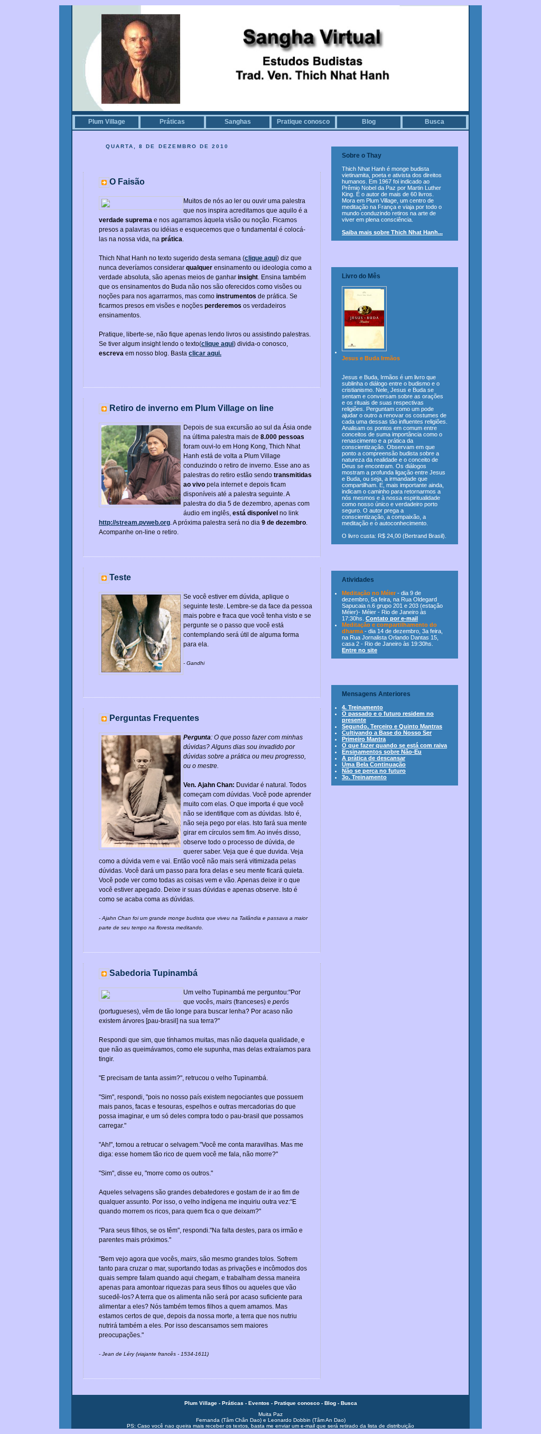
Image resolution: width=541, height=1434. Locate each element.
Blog (369, 121)
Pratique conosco (303, 121)
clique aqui (261, 258)
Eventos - (261, 1403)
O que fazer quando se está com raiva (394, 745)
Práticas (172, 121)
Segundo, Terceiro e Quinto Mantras (392, 726)
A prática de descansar (373, 758)
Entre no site (359, 650)
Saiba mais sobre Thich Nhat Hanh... (392, 232)
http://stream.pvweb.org (134, 522)
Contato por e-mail (392, 618)
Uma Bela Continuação (374, 764)
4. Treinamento (362, 707)
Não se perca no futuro (374, 771)
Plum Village (106, 121)
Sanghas (238, 121)
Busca (434, 121)
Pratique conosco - (299, 1403)
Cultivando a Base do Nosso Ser (387, 732)
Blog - (332, 1403)
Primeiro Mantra (364, 739)
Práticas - (235, 1403)
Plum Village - (203, 1403)
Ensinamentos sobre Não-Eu (382, 751)
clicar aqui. (205, 353)
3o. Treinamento (364, 777)
